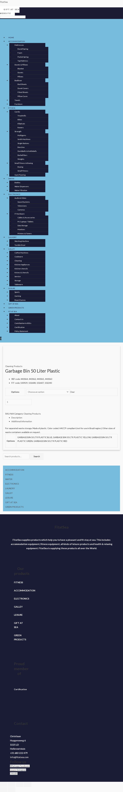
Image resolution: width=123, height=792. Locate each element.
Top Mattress (23, 61)
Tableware (19, 284)
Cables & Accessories (26, 217)
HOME (11, 37)
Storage (18, 280)
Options (15, 392)
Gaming (18, 296)
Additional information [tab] (21, 421)
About (17, 315)
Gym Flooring (20, 175)
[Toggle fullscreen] (11, 784)
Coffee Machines (21, 253)
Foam (20, 53)
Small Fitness (23, 171)
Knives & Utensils (22, 272)
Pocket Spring (23, 57)
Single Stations (23, 143)
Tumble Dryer (20, 245)
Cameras (21, 210)
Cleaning (18, 261)
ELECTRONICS (14, 194)
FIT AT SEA (12, 311)
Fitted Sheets (23, 92)
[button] (45, 41)
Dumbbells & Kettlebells (27, 151)
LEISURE (11, 288)
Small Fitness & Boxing (24, 163)
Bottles (17, 182)
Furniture (18, 104)
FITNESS (11, 108)
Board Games (20, 300)
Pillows (20, 76)
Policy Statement (21, 331)
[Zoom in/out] (4, 784)
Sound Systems (24, 202)
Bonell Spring (23, 49)
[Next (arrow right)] (11, 789)
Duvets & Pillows (21, 65)
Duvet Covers (23, 88)
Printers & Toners (25, 233)
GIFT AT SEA (13, 304)
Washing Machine (22, 241)
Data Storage (23, 225)
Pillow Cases (23, 96)
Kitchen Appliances (22, 264)
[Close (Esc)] (27, 784)
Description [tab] (16, 417)
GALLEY (11, 249)
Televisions (22, 206)
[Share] (19, 784)
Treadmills (22, 116)
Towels (17, 100)
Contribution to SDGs (23, 323)
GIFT (16, 623)
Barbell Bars (22, 155)
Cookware (19, 256)
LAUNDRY (12, 237)
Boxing (20, 167)
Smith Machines (24, 139)
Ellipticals (21, 123)
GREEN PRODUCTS (16, 308)
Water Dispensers (22, 186)
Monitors (21, 229)
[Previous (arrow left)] (4, 789)
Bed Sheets (22, 84)
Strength (18, 131)
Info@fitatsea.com (19, 757)
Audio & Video (20, 198)
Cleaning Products (13, 366)
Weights (21, 159)
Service (18, 276)
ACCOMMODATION (16, 41)
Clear (72, 392)
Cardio (17, 112)
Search (37, 456)
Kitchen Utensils (21, 269)
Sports (17, 292)
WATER (11, 178)
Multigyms (22, 135)
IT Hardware (19, 214)
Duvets (20, 72)
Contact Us (19, 319)
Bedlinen (18, 80)
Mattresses (19, 45)
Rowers (21, 127)
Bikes (20, 119)
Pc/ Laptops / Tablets (25, 221)
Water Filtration (21, 190)
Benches (21, 147)
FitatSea (4, 2)
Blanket (21, 68)
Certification (20, 327)
